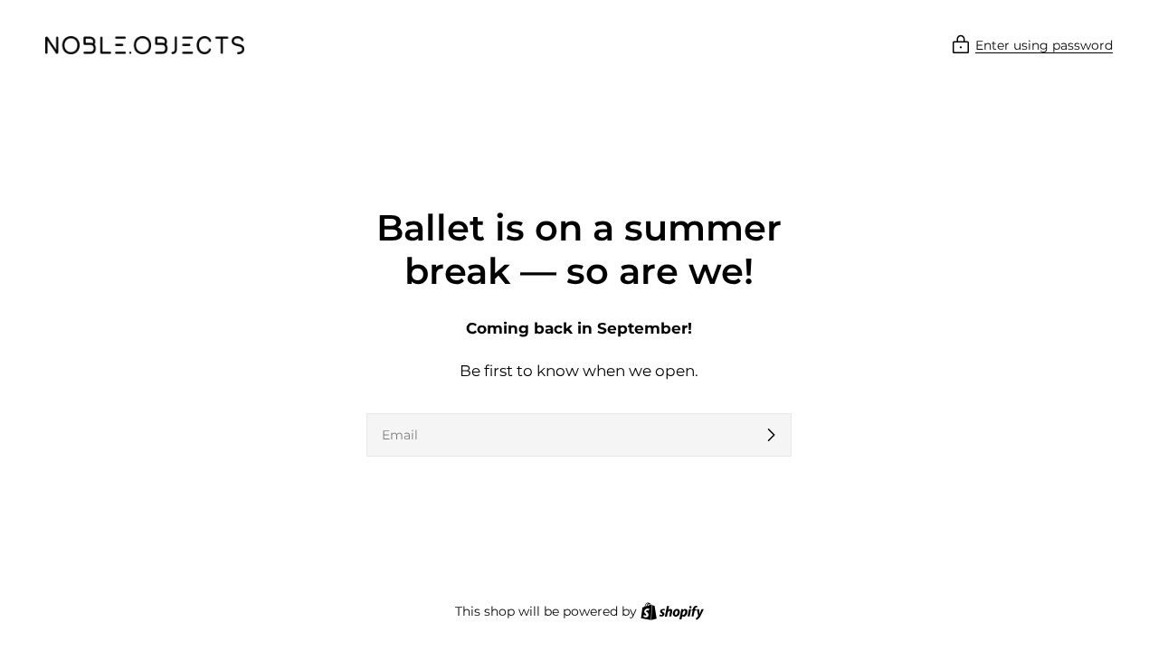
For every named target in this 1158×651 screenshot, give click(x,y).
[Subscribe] (771, 435)
